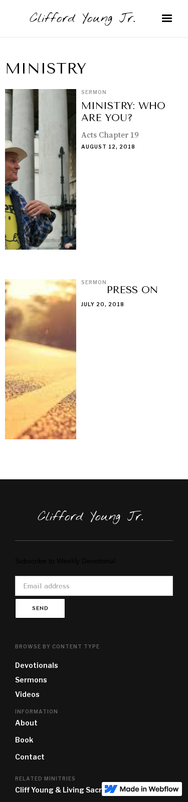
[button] (167, 19)
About (26, 722)
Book (24, 739)
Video (25, 694)
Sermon (94, 92)
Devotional (34, 665)
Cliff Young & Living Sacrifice (66, 789)
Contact (30, 756)
